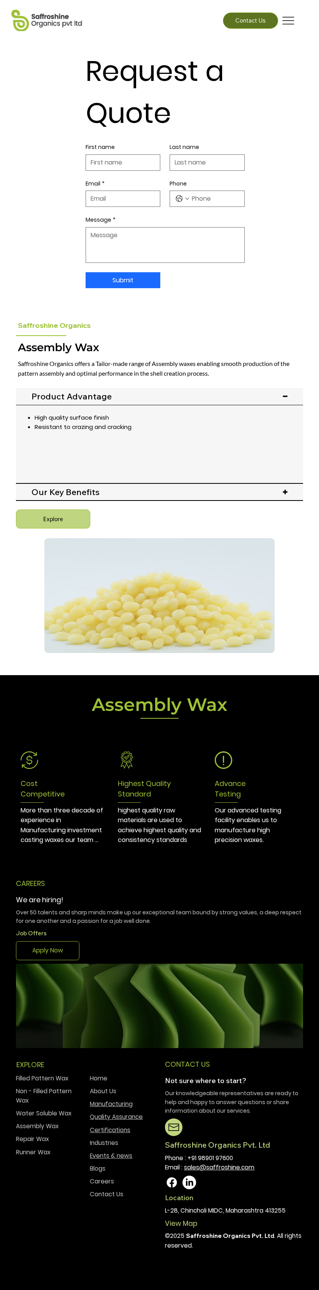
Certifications (110, 1130)
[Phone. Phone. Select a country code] (182, 198)
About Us (103, 1091)
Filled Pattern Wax (42, 1078)
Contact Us (106, 1194)
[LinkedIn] (189, 1182)
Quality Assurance (116, 1117)
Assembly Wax (37, 1126)
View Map (182, 1223)
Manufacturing (111, 1104)
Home (98, 1078)
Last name (184, 147)
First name (100, 147)
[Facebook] (172, 1182)
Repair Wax (32, 1139)
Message (101, 220)
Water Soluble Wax (44, 1113)
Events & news (111, 1156)
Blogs (98, 1168)
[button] (53, 519)
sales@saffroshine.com (219, 1167)
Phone (178, 183)
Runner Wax (33, 1152)
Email (95, 183)
